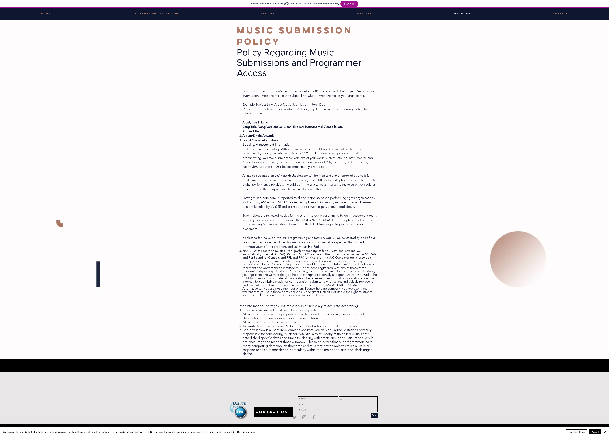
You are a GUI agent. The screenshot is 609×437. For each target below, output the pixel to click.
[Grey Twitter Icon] (295, 417)
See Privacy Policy (246, 432)
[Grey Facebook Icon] (314, 417)
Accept (595, 432)
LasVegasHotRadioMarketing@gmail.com (303, 91)
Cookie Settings (577, 432)
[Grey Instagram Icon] (304, 417)
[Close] (605, 431)
